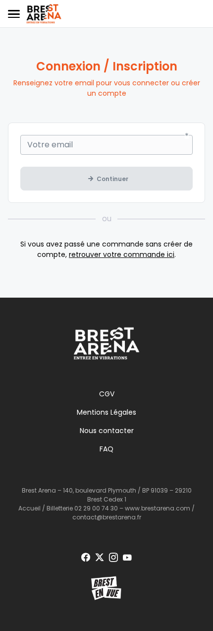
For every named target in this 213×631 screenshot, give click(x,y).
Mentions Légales (106, 412)
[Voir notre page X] (100, 558)
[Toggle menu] (14, 14)
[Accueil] (44, 14)
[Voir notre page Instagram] (113, 558)
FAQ (106, 449)
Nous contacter (107, 431)
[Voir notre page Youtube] (127, 558)
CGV (106, 394)
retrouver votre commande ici (121, 254)
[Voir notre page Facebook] (86, 558)
